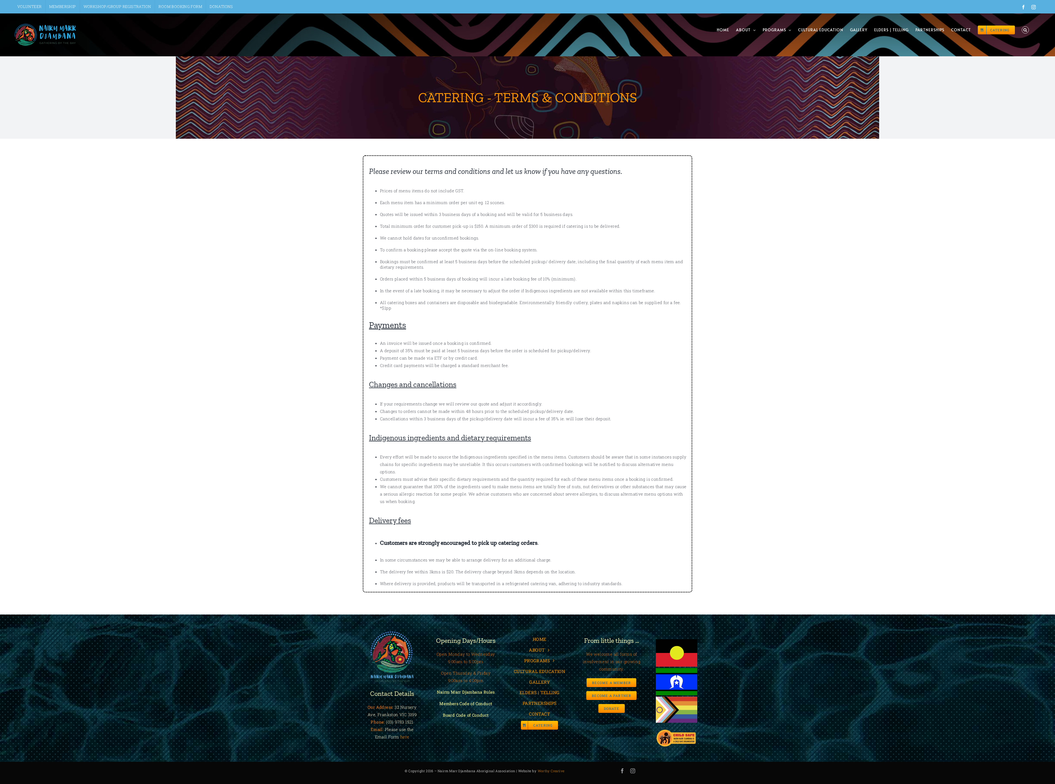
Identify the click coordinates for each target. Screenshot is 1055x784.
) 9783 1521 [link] (402, 722)
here (404, 736)
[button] (1025, 29)
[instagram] (632, 770)
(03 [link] (389, 722)
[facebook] (622, 770)
